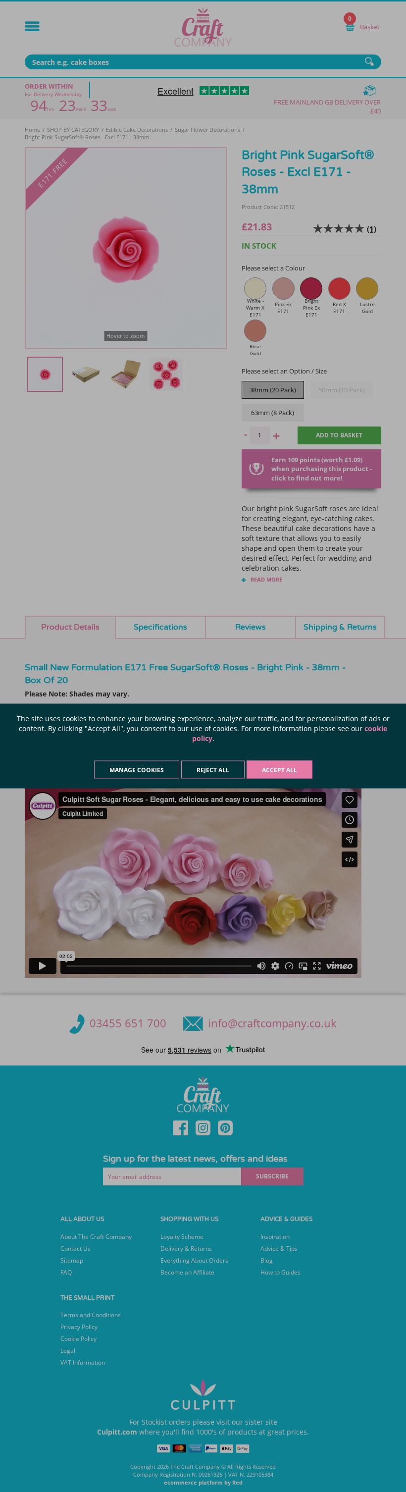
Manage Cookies (136, 770)
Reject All (213, 770)
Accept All (279, 770)
